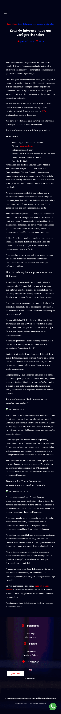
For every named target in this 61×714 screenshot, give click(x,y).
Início (9, 24)
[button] (5, 12)
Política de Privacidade (43, 698)
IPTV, (44, 111)
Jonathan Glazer (26, 146)
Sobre (54, 698)
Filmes (14, 24)
